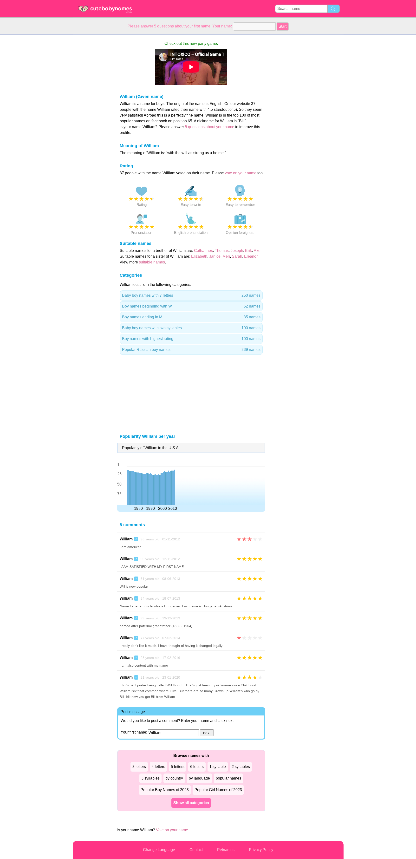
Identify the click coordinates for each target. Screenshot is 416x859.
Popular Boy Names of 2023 (165, 790)
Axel (257, 251)
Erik (248, 251)
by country (174, 778)
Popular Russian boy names (191, 350)
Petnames (225, 850)
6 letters (197, 767)
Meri (226, 256)
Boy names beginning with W (191, 306)
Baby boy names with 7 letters (191, 295)
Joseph (237, 251)
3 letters (139, 767)
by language (199, 778)
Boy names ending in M (191, 317)
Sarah (237, 256)
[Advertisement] (92, 107)
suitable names (152, 262)
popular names (228, 778)
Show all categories (191, 803)
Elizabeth (199, 256)
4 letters (158, 767)
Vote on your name (172, 830)
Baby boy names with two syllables (191, 328)
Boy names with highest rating (191, 339)
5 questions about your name (209, 127)
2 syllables (241, 767)
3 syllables (150, 778)
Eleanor (251, 256)
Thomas (222, 251)
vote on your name (240, 173)
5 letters (177, 767)
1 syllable (217, 767)
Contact (196, 850)
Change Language (159, 850)
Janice (215, 256)
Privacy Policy (261, 850)
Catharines (203, 251)
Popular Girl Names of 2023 (218, 790)
